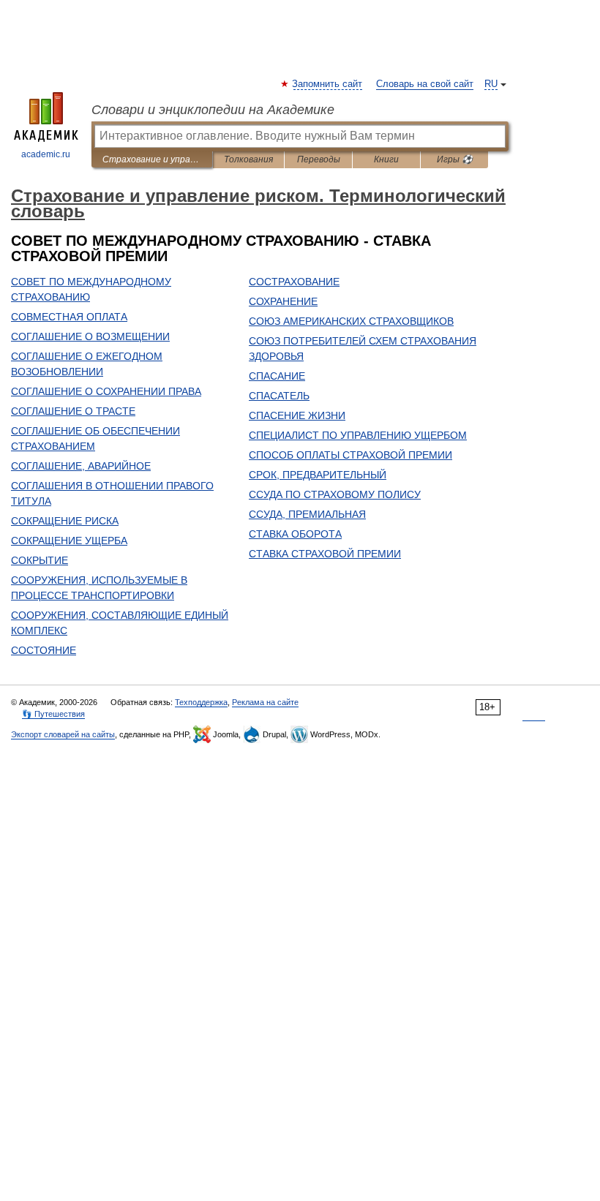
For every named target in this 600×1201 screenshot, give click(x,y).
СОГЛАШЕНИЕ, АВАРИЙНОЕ (81, 466)
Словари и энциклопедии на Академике (212, 109)
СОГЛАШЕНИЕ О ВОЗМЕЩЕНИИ (90, 336)
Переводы (318, 159)
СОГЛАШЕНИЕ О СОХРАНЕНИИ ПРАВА (106, 391)
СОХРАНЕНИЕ (283, 301)
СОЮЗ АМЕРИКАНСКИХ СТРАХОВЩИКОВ (351, 321)
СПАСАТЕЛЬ (279, 396)
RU (491, 84)
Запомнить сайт (327, 84)
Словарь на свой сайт (424, 84)
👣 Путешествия (53, 713)
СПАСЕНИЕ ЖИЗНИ (297, 415)
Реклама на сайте (265, 702)
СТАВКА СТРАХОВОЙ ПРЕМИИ (325, 554)
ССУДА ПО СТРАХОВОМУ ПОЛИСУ (335, 494)
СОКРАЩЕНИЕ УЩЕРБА (69, 540)
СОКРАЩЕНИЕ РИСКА (65, 521)
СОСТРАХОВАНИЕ (294, 281)
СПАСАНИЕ (277, 376)
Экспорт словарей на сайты (63, 734)
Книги (386, 159)
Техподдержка (201, 702)
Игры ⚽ (455, 159)
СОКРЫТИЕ (39, 560)
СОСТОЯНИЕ (43, 650)
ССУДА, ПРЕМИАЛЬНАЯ (307, 514)
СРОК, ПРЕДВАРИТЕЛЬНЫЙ (317, 475)
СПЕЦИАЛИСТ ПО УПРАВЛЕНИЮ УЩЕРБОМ (358, 435)
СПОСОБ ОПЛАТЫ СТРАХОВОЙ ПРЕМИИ (350, 455)
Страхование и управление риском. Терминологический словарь (151, 159)
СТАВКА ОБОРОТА (295, 534)
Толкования (248, 159)
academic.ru (45, 154)
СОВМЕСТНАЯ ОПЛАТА (69, 317)
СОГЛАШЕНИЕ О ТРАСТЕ (73, 411)
